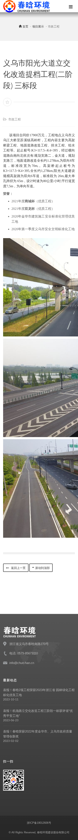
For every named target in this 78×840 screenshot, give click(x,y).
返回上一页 (18, 568)
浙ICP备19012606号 (39, 822)
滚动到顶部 (42, 568)
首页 (25, 26)
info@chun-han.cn (21, 663)
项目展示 (38, 26)
